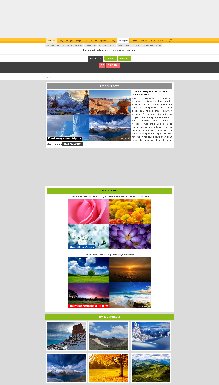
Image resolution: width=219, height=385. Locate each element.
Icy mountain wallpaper (94, 50)
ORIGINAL (113, 65)
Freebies (143, 40)
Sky (100, 45)
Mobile (124, 58)
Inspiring (138, 45)
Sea (94, 45)
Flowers (88, 45)
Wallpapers (123, 40)
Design (78, 40)
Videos (134, 40)
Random (60, 45)
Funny (112, 40)
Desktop (95, 58)
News (160, 40)
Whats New (148, 45)
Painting (107, 45)
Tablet (110, 58)
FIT (102, 65)
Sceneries (78, 45)
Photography (101, 40)
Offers (152, 40)
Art (85, 40)
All (48, 45)
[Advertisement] (109, 19)
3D (91, 40)
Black (120, 45)
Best (52, 45)
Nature (69, 45)
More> (158, 45)
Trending (128, 45)
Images (69, 40)
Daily (61, 40)
